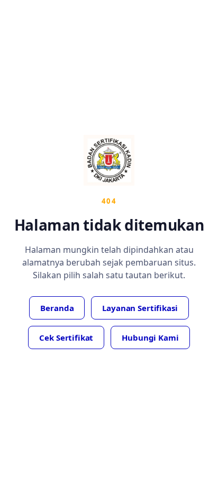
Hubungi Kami (150, 337)
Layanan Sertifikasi (139, 308)
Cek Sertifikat (66, 337)
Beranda (57, 308)
